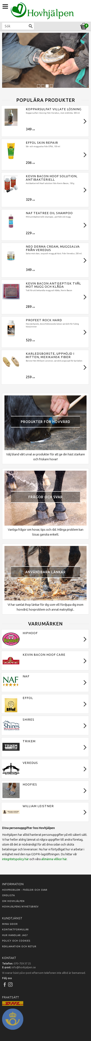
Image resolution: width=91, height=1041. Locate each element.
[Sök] (31, 26)
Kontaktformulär (15, 929)
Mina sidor (10, 924)
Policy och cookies (16, 940)
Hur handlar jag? (15, 935)
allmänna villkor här (54, 859)
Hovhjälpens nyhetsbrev (20, 906)
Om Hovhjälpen (13, 901)
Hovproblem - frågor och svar (24, 890)
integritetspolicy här (15, 859)
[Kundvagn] (45, 25)
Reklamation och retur (19, 946)
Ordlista (8, 895)
